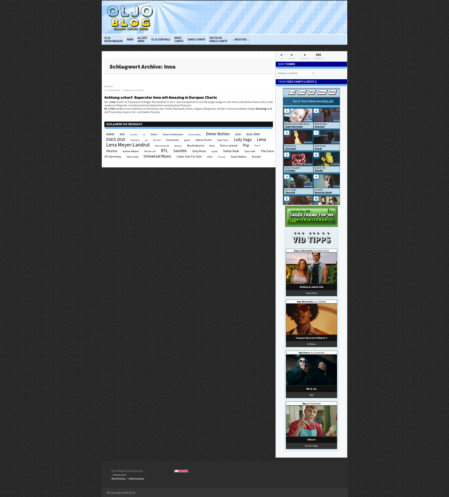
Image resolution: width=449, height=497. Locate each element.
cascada (133, 134)
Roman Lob (150, 151)
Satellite (180, 150)
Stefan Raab (231, 151)
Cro (144, 135)
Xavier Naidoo (238, 156)
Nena (212, 145)
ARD (122, 134)
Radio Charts (178, 39)
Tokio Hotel (132, 156)
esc (146, 140)
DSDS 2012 (135, 140)
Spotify (215, 151)
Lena (261, 139)
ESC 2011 (157, 140)
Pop (246, 145)
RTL (164, 150)
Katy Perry (223, 140)
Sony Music (199, 151)
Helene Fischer (203, 140)
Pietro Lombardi (228, 145)
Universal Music (157, 156)
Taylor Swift (249, 151)
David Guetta (195, 134)
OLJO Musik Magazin (113, 39)
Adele (110, 134)
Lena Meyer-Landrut (128, 144)
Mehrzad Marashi (162, 146)
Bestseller (108, 86)
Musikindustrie (195, 145)
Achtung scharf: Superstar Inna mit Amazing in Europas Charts (160, 97)
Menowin (178, 146)
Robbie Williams (131, 151)
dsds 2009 (253, 134)
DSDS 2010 (115, 139)
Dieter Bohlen (218, 133)
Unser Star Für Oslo (189, 156)
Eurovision (172, 140)
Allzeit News (142, 39)
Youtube (256, 156)
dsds (238, 134)
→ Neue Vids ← (241, 39)
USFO (210, 156)
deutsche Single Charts (218, 39)
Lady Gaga (243, 139)
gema (187, 140)
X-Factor (222, 156)
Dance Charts (196, 39)
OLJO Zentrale (160, 39)
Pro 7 (257, 145)
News (130, 39)
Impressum (119, 474)
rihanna (111, 151)
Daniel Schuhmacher (173, 134)
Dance (154, 134)
